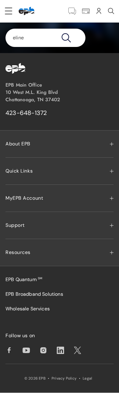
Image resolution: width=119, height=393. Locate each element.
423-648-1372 (26, 113)
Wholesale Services (27, 308)
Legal (87, 378)
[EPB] (26, 11)
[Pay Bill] (86, 11)
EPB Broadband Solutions (34, 294)
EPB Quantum (23, 279)
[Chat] (72, 11)
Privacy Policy (64, 378)
